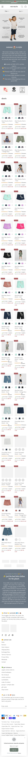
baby (22, 585)
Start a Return (5, 647)
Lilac (9, 205)
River (3, 539)
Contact (4, 662)
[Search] (22, 7)
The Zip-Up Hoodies (15, 722)
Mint (3, 118)
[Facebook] (2, 635)
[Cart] (25, 7)
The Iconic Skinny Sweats (7, 724)
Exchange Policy (6, 652)
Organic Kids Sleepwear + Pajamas (10, 733)
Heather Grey (23, 418)
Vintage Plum (9, 118)
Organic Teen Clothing (19, 735)
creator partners (6, 677)
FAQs (3, 642)
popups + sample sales (8, 684)
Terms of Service (6, 654)
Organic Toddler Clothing (7, 735)
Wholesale (4, 659)
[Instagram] (6, 635)
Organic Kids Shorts (20, 730)
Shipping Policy (6, 649)
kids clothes (13, 586)
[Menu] (2, 6)
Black (22, 292)
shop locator (5, 689)
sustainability (5, 679)
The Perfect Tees (6, 722)
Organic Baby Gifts (6, 726)
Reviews (4, 644)
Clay (3, 510)
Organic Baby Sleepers (19, 724)
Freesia (19, 449)
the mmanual (5, 675)
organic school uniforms (8, 670)
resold (9, 597)
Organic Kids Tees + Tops (17, 726)
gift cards (4, 687)
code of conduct (6, 682)
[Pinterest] (12, 635)
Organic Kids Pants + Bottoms (8, 730)
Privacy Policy (5, 657)
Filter (6, 11)
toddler (5, 586)
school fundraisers (6, 672)
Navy (6, 118)
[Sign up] (25, 706)
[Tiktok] (9, 635)
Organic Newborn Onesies (8, 728)
